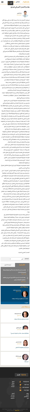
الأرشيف (12, 398)
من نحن (12, 395)
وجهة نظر (26, 396)
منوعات (12, 386)
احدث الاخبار (7, 265)
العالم (13, 383)
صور (28, 398)
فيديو (13, 393)
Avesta (17, 410)
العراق (13, 381)
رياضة (13, 385)
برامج (28, 393)
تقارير (27, 395)
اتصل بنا (12, 396)
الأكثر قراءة (22, 265)
